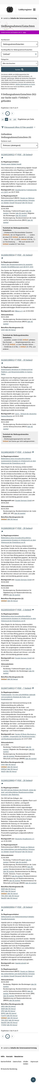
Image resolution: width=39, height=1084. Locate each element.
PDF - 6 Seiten (24, 452)
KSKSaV (4, 769)
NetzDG (3, 898)
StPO (3, 891)
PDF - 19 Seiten (25, 360)
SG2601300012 (7, 360)
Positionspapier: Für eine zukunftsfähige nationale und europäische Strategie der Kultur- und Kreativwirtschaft (18, 697)
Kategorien (5, 59)
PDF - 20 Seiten (25, 780)
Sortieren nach (6, 141)
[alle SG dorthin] (21, 213)
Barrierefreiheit (6, 1061)
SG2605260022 (7, 154)
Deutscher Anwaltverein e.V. (24, 839)
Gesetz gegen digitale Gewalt (11, 164)
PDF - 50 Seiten (25, 154)
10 (3, 119)
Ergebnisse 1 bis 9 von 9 (9, 108)
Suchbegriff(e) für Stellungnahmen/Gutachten (16, 50)
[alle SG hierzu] (27, 203)
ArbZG (3, 771)
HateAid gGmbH (20, 963)
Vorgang (18, 203)
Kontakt (9, 1056)
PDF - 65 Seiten (25, 255)
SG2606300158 (7, 528)
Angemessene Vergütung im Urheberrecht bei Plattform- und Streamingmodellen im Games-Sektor (17, 372)
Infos (24, 32)
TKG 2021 (4, 896)
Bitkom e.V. (19, 311)
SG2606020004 (7, 907)
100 (15, 119)
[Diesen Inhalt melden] (2, 158)
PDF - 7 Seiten (24, 688)
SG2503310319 (7, 609)
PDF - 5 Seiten (24, 609)
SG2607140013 (7, 688)
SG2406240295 (7, 452)
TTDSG (3, 1025)
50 (11, 119)
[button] (34, 10)
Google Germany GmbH (23, 500)
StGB (3, 889)
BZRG (3, 1013)
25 (7, 119)
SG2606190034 (7, 255)
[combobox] (19, 63)
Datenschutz (17, 1061)
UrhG (3, 330)
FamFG (3, 1015)
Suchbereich (5, 40)
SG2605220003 (7, 780)
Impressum (34, 1061)
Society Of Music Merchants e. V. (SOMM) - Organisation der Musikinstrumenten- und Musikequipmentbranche (18, 736)
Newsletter (18, 1056)
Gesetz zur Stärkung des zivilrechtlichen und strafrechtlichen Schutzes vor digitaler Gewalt (18, 200)
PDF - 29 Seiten (25, 528)
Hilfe (3, 1056)
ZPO (2, 1011)
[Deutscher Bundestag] (9, 10)
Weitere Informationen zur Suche (25, 84)
